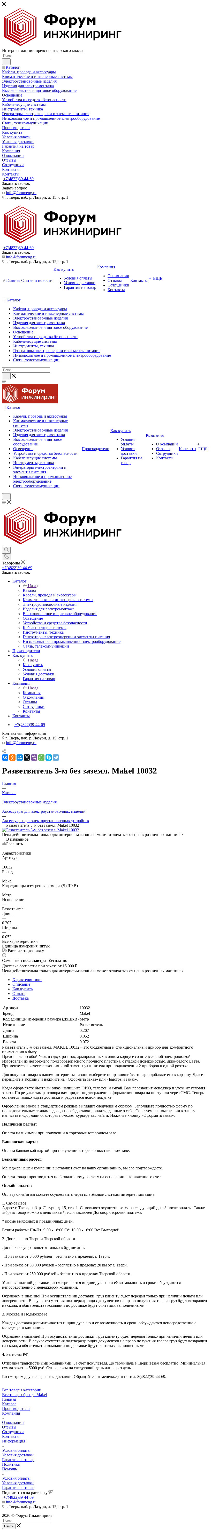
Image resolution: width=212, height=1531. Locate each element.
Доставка (20, 998)
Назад (33, 586)
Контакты (10, 1436)
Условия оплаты (16, 1450)
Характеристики (27, 979)
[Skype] (49, 757)
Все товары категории (21, 1390)
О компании (13, 1422)
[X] (27, 757)
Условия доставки (18, 1455)
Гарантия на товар (18, 1459)
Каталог (30, 590)
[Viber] (34, 757)
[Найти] (6, 61)
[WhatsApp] (41, 757)
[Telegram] (56, 757)
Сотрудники (13, 1432)
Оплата (18, 993)
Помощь (9, 1469)
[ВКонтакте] (5, 757)
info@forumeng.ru (21, 192)
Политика (11, 1464)
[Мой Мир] (20, 757)
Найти (8, 1526)
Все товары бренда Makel (24, 1394)
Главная (9, 1399)
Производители (16, 1408)
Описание (21, 984)
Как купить (33, 665)
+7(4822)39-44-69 (18, 179)
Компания (32, 692)
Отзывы (9, 1427)
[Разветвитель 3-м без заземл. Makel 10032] (40, 830)
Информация (13, 1441)
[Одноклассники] (12, 757)
